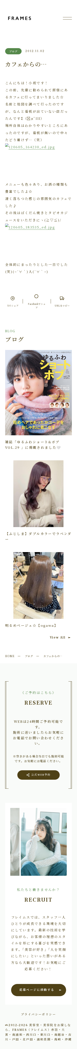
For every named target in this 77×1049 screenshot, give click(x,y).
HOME (10, 656)
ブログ (29, 656)
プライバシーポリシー (38, 1014)
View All (57, 637)
